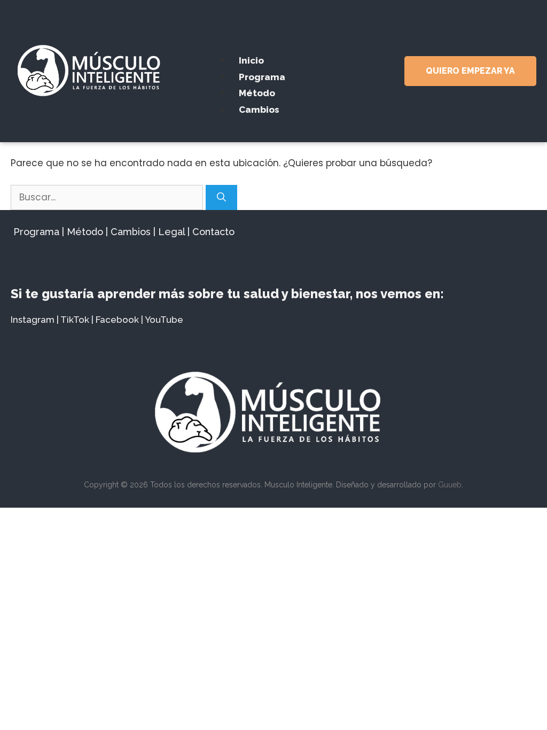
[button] (273, 33)
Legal (171, 231)
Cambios (259, 109)
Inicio (251, 60)
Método (257, 93)
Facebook (117, 319)
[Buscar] (221, 198)
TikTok (74, 319)
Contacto (213, 231)
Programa (262, 77)
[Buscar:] (108, 197)
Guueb (450, 484)
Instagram (32, 319)
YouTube (164, 319)
